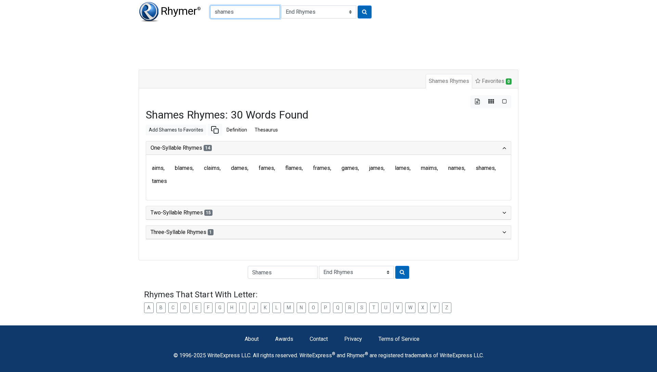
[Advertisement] (305, 44)
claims (212, 168)
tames (159, 181)
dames (239, 168)
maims (429, 168)
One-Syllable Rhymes (180, 148)
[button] (215, 130)
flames (293, 168)
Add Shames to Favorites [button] (176, 130)
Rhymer (180, 10)
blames (184, 168)
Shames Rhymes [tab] (449, 81)
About (252, 339)
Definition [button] (237, 130)
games (350, 168)
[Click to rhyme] (365, 11)
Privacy (353, 339)
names (456, 168)
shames (485, 168)
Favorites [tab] (495, 81)
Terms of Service (399, 339)
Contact (319, 339)
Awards (284, 339)
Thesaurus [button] (266, 130)
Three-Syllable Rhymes (181, 232)
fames (266, 168)
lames (402, 168)
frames (321, 168)
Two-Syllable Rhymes (181, 212)
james (376, 168)
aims (158, 168)
